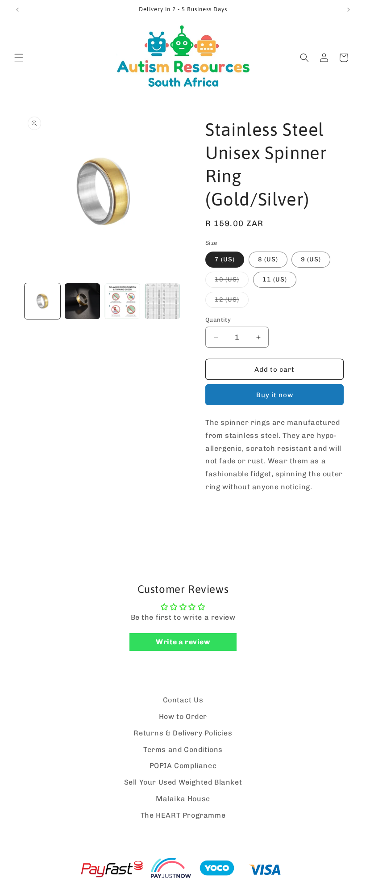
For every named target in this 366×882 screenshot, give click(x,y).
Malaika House (183, 798)
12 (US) (232, 301)
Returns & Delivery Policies (182, 733)
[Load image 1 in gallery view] (42, 301)
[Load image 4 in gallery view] (162, 301)
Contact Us (183, 700)
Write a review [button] (183, 642)
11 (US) (274, 279)
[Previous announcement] (17, 10)
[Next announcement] (348, 10)
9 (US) (311, 259)
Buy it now (274, 395)
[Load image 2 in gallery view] (82, 301)
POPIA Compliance (183, 765)
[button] (19, 57)
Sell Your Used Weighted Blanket (183, 782)
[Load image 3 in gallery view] (122, 301)
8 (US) (268, 259)
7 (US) (225, 259)
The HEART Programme (183, 815)
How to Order (183, 716)
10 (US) (232, 281)
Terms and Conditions (183, 749)
